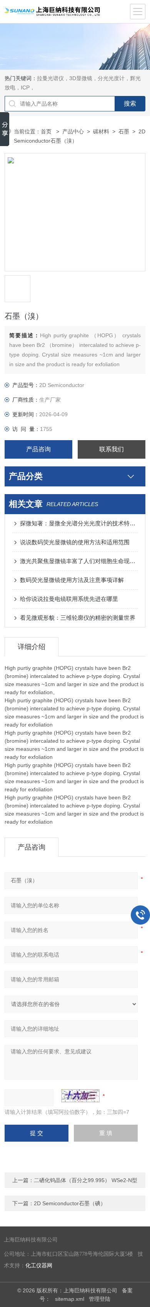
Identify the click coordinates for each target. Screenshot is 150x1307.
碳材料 (101, 131)
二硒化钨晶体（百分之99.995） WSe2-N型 (85, 1180)
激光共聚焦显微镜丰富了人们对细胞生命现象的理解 (79, 561)
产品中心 (73, 131)
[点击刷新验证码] (80, 1095)
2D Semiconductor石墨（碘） (70, 1203)
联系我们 (111, 449)
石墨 (123, 131)
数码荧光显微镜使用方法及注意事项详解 (72, 580)
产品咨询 (38, 449)
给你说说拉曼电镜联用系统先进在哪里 (69, 598)
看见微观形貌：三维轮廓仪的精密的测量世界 (77, 617)
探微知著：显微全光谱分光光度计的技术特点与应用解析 (79, 523)
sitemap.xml (69, 1299)
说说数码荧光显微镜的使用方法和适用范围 (75, 542)
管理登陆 (99, 1299)
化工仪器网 (38, 1265)
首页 (47, 131)
